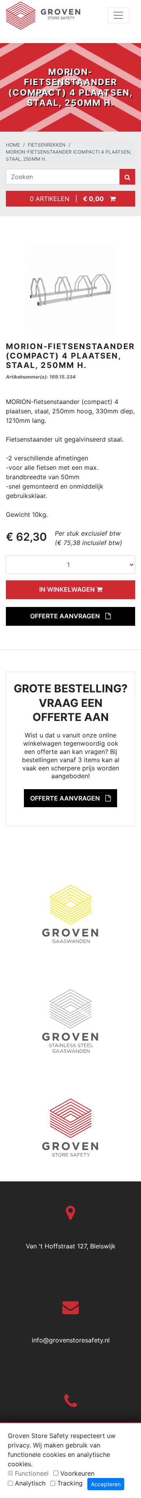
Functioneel (32, 1473)
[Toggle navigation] (118, 15)
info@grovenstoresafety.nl (71, 1340)
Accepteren (106, 1484)
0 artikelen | (65, 199)
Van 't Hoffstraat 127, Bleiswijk (71, 1246)
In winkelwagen (67, 589)
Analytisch (30, 1483)
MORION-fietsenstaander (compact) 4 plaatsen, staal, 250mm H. (68, 155)
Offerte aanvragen (65, 616)
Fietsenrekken (46, 145)
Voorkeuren (77, 1473)
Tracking (70, 1483)
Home (13, 145)
